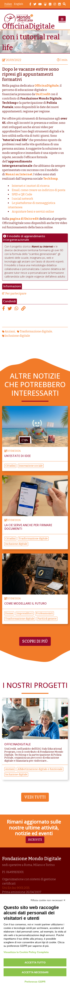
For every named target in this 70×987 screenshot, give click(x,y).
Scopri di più (35, 641)
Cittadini (10, 465)
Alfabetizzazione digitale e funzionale (40, 769)
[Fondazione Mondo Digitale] (19, 19)
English (18, 4)
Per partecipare (15, 293)
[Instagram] (54, 4)
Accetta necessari (35, 972)
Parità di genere (47, 618)
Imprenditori (25, 613)
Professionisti (44, 613)
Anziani (10, 331)
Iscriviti (35, 839)
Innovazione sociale (31, 465)
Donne (9, 613)
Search (64, 4)
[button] (62, 19)
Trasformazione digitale (36, 331)
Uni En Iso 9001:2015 (16, 887)
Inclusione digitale (17, 335)
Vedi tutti (35, 797)
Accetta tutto (35, 962)
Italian (8, 4)
